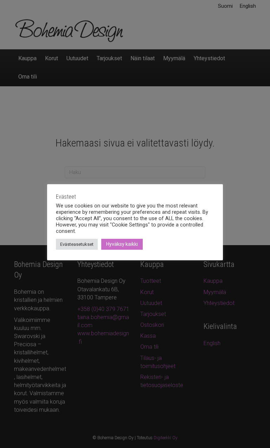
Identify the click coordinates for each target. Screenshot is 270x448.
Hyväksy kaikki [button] (122, 244)
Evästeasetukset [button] (77, 244)
